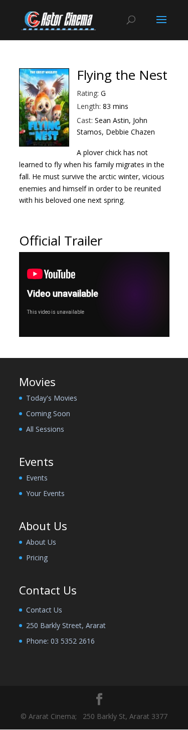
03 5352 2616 (73, 641)
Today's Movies (51, 398)
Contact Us (44, 610)
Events (37, 477)
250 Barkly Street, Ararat (66, 625)
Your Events (45, 493)
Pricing (37, 557)
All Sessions (45, 429)
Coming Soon (48, 413)
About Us (41, 542)
